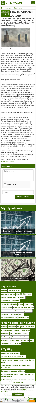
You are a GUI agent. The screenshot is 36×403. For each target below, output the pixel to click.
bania (29, 294)
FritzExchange (6, 337)
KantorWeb (5, 333)
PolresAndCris (6, 344)
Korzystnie (21, 327)
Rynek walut (18, 8)
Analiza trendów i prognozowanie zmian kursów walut (17, 361)
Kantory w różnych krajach (10, 353)
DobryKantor (14, 340)
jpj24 (11, 333)
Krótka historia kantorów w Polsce (13, 357)
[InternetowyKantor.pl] (18, 400)
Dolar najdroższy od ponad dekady (13, 371)
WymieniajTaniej (6, 330)
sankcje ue (15, 301)
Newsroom (8, 8)
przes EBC (21, 297)
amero (21, 314)
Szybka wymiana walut (9, 297)
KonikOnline (17, 344)
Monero (16, 330)
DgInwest (18, 333)
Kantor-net (12, 327)
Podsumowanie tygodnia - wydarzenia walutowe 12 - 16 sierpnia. (17, 375)
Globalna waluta (6, 307)
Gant (32, 340)
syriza (30, 311)
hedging (4, 291)
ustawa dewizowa (14, 291)
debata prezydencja (8, 294)
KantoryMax (30, 327)
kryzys (20, 304)
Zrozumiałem (18, 394)
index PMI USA (21, 294)
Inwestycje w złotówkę (9, 304)
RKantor (25, 333)
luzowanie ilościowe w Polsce (23, 307)
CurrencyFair (5, 301)
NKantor (4, 327)
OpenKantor (25, 340)
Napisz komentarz (24, 197)
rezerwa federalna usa (9, 318)
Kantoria (15, 337)
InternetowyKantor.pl (7, 161)
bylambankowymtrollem (9, 314)
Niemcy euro (28, 304)
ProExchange (25, 330)
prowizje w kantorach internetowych (13, 311)
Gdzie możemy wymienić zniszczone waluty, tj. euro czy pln (17, 367)
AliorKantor (5, 340)
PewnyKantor (24, 337)
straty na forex (23, 318)
